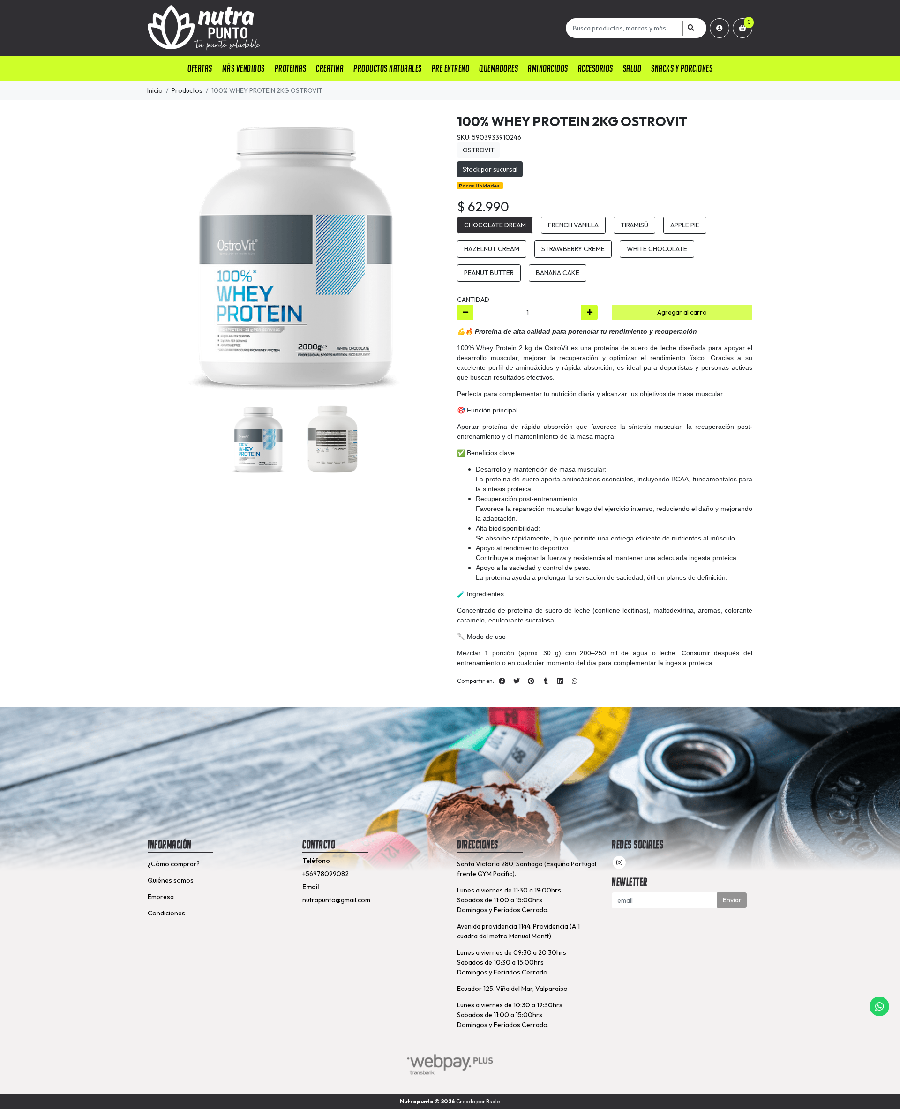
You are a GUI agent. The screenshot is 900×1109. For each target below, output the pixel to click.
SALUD (632, 68)
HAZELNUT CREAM (491, 249)
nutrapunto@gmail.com (336, 900)
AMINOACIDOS (548, 68)
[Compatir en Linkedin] (560, 681)
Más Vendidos (243, 68)
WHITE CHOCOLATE (657, 249)
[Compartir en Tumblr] (545, 681)
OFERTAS (200, 68)
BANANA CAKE (557, 273)
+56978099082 (325, 873)
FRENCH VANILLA (573, 225)
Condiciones (166, 913)
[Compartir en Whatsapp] (574, 681)
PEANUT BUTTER (489, 273)
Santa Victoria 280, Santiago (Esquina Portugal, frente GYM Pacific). (527, 869)
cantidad (473, 299)
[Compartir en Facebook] (502, 681)
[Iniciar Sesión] (719, 28)
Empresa (161, 896)
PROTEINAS (291, 68)
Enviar (732, 900)
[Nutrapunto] (355, 28)
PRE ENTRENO (451, 68)
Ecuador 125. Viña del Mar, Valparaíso (512, 988)
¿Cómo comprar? (174, 864)
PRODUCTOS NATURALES (387, 68)
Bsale (493, 1101)
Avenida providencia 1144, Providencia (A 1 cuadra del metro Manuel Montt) (518, 931)
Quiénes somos (171, 880)
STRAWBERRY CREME (573, 249)
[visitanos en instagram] (619, 862)
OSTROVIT (479, 150)
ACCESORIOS (595, 68)
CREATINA (330, 68)
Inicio (155, 90)
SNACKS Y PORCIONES (681, 68)
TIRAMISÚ (634, 225)
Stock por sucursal (490, 169)
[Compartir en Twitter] (516, 681)
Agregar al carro (682, 312)
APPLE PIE (684, 225)
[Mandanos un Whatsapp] (879, 1006)
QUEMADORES (498, 68)
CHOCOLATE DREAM (495, 225)
